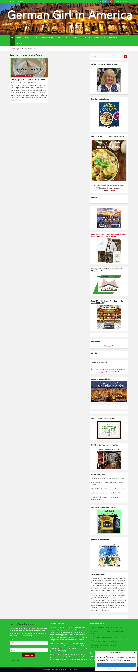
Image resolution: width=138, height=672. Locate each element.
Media (26, 37)
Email (11, 639)
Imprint (125, 668)
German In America (48, 37)
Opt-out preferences (109, 668)
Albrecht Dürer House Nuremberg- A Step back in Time (108, 489)
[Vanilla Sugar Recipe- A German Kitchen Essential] (29, 68)
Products (62, 37)
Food (82, 37)
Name (12, 647)
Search (125, 56)
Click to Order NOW (109, 190)
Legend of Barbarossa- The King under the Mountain (107, 478)
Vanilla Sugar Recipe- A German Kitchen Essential (28, 80)
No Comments (32, 82)
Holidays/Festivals (96, 37)
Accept (116, 665)
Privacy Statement (119, 668)
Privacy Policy (14, 661)
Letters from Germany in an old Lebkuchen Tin (105, 493)
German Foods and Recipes (18, 75)
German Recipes (29, 75)
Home (116, 1)
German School (114, 37)
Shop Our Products (123, 1)
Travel (35, 37)
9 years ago (15, 82)
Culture (73, 37)
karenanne (23, 82)
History (20, 43)
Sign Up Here (29, 655)
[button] (135, 653)
